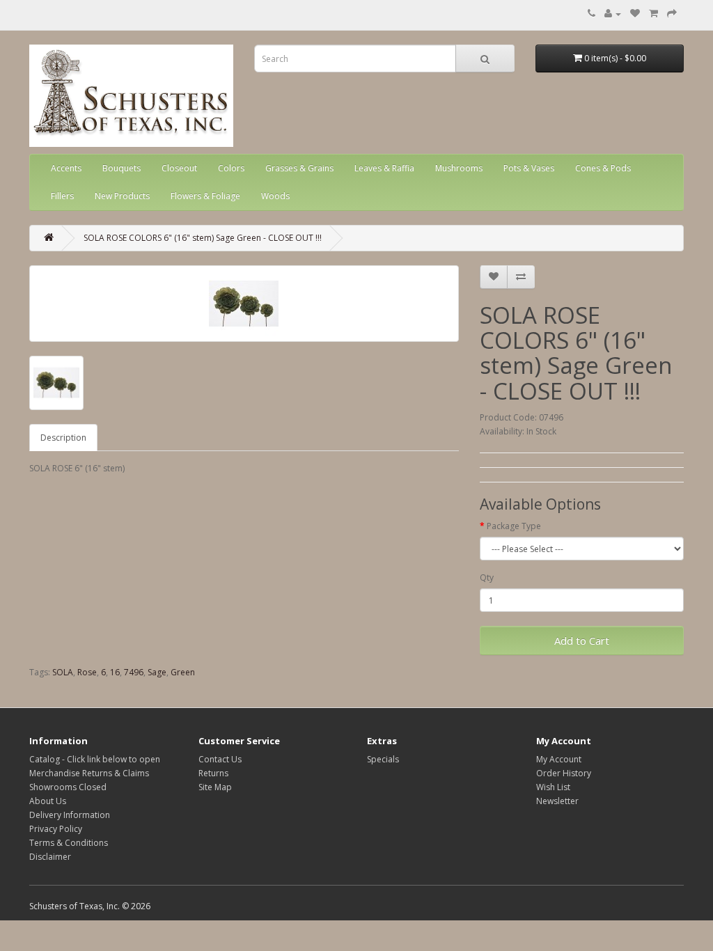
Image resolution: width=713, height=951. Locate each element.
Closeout (179, 168)
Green (183, 672)
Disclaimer (50, 857)
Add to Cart (581, 640)
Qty (487, 577)
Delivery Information (69, 815)
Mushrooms (459, 168)
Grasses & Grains (299, 168)
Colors (231, 168)
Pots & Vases (528, 168)
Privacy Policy (55, 829)
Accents (66, 168)
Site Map (215, 787)
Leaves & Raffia (384, 168)
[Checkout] (672, 13)
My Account (558, 759)
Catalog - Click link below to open (94, 759)
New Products (122, 196)
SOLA (62, 672)
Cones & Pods (603, 168)
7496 (133, 672)
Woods (275, 196)
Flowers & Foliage (205, 196)
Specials (383, 759)
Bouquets (121, 168)
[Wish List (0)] (635, 13)
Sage (157, 672)
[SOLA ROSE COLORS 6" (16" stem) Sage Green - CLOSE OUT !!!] (244, 303)
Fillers (62, 196)
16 (115, 672)
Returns (213, 773)
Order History (563, 773)
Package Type (514, 526)
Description (63, 437)
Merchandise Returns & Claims (89, 773)
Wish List (553, 787)
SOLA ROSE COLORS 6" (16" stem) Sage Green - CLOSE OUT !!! (203, 238)
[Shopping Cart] (653, 13)
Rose (87, 672)
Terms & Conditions (68, 843)
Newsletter (557, 801)
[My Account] (612, 13)
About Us (47, 801)
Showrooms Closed (68, 787)
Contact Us (220, 759)
